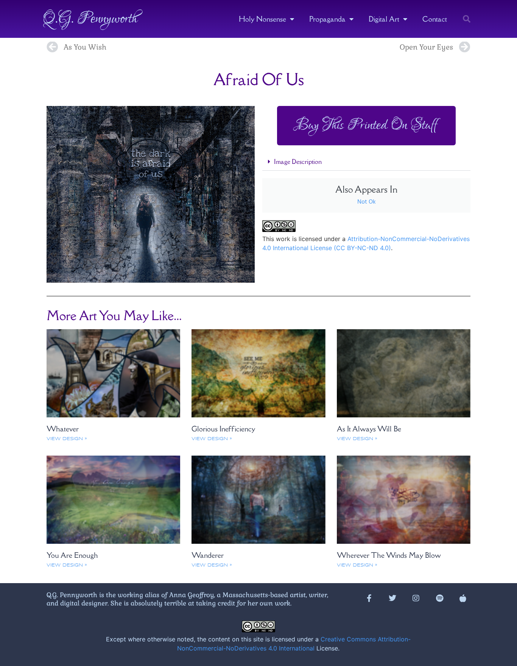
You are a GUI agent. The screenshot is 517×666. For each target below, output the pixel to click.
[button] (466, 18)
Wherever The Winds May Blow (389, 555)
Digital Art (384, 18)
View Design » (67, 439)
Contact (434, 18)
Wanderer (208, 555)
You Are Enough (72, 555)
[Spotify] (439, 598)
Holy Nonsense (262, 18)
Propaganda (327, 18)
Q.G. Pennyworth (90, 19)
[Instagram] (416, 598)
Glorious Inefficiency (223, 428)
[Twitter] (392, 598)
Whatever (63, 428)
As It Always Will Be (369, 428)
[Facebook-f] (369, 598)
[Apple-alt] (462, 598)
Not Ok (366, 202)
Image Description (298, 161)
